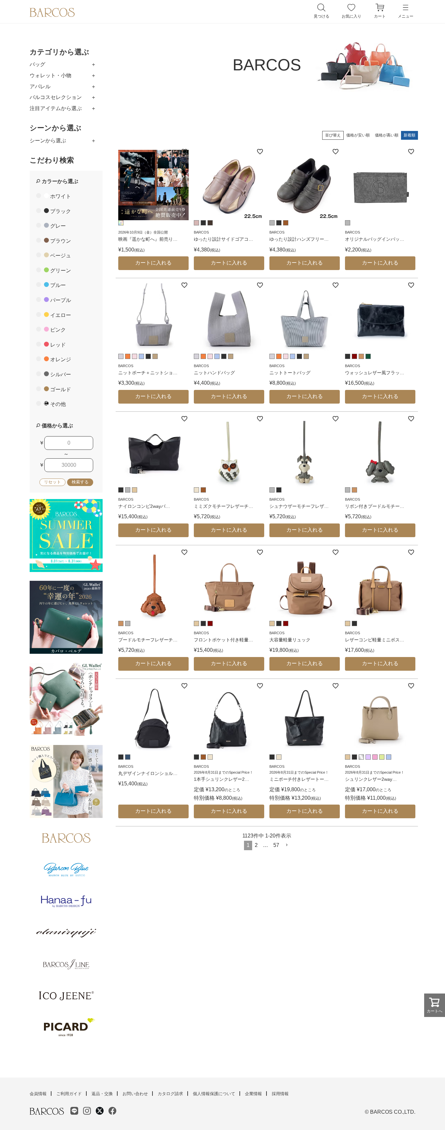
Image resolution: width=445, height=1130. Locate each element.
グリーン (60, 270)
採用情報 (280, 1093)
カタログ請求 (170, 1093)
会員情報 (38, 1093)
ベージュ (60, 255)
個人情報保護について (214, 1093)
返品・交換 (102, 1093)
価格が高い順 (386, 135)
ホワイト (60, 196)
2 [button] (256, 845)
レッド (58, 345)
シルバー (60, 374)
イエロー (60, 315)
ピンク (58, 330)
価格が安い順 (358, 135)
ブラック (60, 211)
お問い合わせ (135, 1093)
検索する (80, 481)
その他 (58, 404)
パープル (60, 300)
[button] (287, 845)
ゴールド (60, 389)
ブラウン (60, 241)
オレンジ (60, 359)
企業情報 (253, 1093)
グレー (58, 226)
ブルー (58, 285)
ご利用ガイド (69, 1093)
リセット (52, 481)
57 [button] (276, 845)
